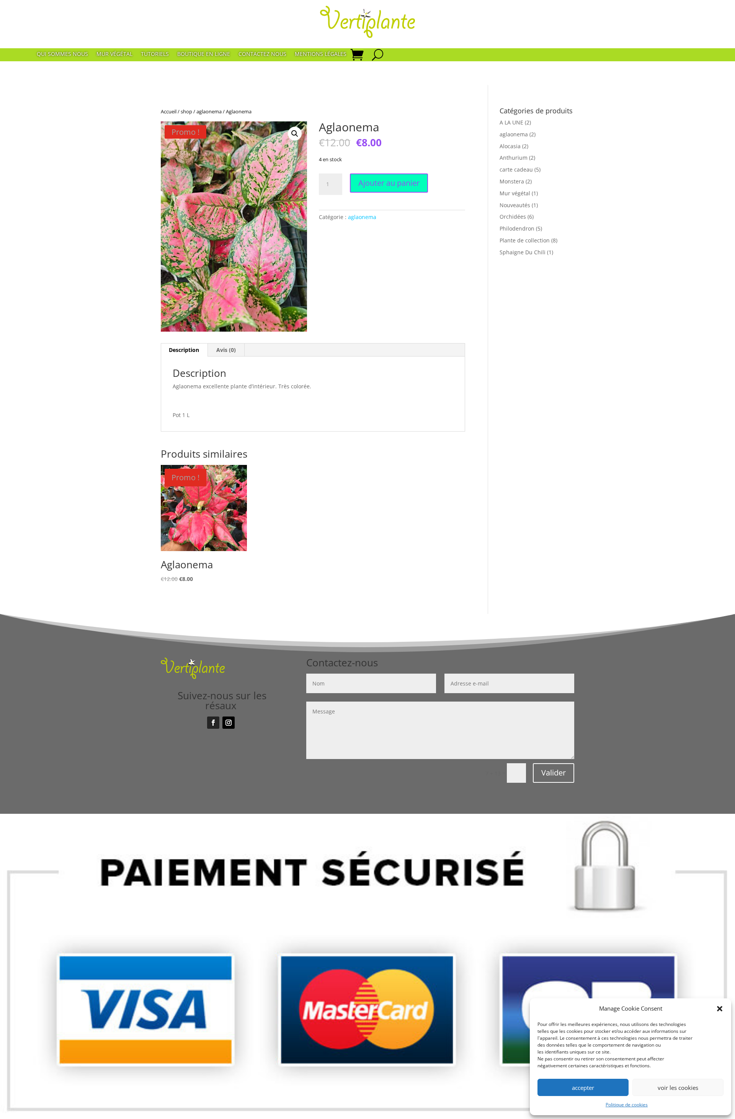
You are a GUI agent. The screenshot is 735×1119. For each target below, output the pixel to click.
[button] (720, 1009)
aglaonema (209, 111)
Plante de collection (525, 240)
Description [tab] (184, 349)
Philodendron (517, 228)
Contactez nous (262, 54)
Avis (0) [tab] (226, 349)
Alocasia (510, 146)
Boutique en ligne (203, 54)
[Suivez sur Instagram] (228, 723)
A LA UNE (511, 122)
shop (186, 111)
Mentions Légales (320, 54)
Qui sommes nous (62, 54)
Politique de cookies (627, 1104)
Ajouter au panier (389, 183)
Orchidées (513, 216)
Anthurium (514, 157)
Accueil (168, 111)
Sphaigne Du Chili (523, 252)
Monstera (512, 181)
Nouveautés (515, 205)
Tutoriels (155, 54)
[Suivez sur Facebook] (213, 723)
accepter (583, 1087)
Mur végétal (114, 54)
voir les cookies (678, 1087)
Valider (553, 772)
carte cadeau (516, 169)
